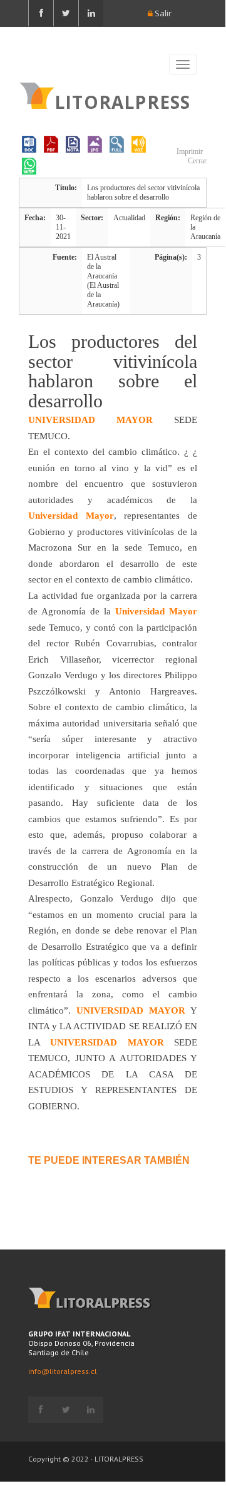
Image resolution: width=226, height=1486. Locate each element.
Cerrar (196, 160)
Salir (162, 13)
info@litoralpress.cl (62, 1371)
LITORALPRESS (122, 100)
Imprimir (189, 151)
